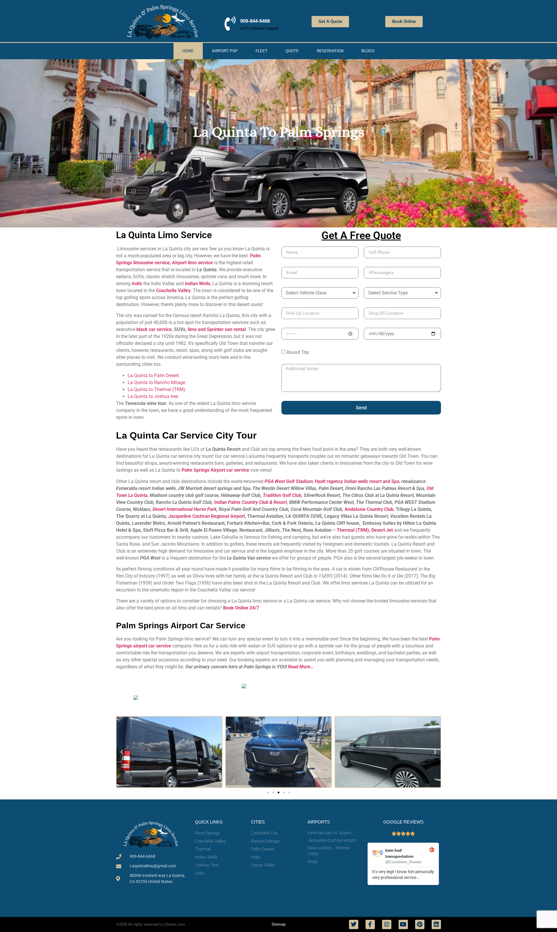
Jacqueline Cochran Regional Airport (206, 516)
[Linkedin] (436, 924)
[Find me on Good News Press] (135, 698)
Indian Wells (197, 283)
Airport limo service (192, 262)
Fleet (261, 51)
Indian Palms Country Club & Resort (250, 502)
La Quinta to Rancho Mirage (156, 382)
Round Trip (298, 352)
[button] (122, 752)
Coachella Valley (173, 290)
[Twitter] (353, 924)
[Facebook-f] (370, 924)
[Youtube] (403, 924)
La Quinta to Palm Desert (153, 375)
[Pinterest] (419, 924)
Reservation (330, 51)
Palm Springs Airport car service (215, 470)
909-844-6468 (255, 21)
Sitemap (278, 924)
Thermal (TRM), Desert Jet (365, 530)
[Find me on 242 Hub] (244, 687)
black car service (154, 329)
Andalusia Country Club (369, 509)
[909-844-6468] (230, 23)
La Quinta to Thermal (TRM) (156, 389)
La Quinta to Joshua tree (153, 396)
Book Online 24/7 (241, 608)
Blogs (368, 51)
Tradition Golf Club (282, 495)
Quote (292, 51)
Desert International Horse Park (184, 509)
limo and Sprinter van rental (217, 329)
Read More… (301, 666)
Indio (137, 283)
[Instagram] (386, 924)
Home (188, 51)
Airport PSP (225, 51)
